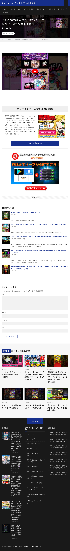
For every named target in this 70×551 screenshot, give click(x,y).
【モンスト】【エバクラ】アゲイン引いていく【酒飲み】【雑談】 (57, 408)
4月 (62, 432)
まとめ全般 (11, 9)
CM (59, 9)
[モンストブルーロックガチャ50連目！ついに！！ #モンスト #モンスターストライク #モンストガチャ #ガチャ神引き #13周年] (6, 528)
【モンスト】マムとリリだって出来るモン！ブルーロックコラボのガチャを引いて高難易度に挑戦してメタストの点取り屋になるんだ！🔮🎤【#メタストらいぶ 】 (16, 463)
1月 (55, 432)
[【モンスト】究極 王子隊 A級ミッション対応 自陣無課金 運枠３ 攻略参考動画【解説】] (6, 240)
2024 (51, 446)
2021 (51, 466)
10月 (58, 441)
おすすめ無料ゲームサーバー (35, 471)
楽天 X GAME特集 (32, 466)
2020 (51, 472)
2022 (51, 459)
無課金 (11, 33)
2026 (51, 432)
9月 (56, 441)
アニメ (44, 9)
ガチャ (26, 9)
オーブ (65, 9)
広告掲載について (32, 448)
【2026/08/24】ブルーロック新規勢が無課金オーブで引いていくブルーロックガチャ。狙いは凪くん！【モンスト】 (57, 377)
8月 (53, 434)
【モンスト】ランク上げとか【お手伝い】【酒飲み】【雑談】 (12, 374)
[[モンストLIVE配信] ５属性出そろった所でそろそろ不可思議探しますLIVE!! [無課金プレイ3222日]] (6, 253)
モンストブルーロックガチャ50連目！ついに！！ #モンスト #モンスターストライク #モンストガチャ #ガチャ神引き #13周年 (16, 531)
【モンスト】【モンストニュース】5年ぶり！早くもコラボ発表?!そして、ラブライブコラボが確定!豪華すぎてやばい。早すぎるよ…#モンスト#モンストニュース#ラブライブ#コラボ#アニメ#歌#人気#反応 (16, 510)
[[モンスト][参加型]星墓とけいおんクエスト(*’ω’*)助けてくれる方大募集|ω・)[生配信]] (6, 228)
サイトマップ (31, 439)
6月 (67, 432)
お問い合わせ (31, 434)
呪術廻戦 (5, 12)
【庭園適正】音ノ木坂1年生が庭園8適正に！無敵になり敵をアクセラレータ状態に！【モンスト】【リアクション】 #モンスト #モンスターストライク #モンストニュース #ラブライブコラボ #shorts (16, 441)
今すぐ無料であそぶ (35, 143)
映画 (50, 9)
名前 (4, 312)
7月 (51, 434)
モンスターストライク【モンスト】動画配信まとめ (26, 546)
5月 (64, 432)
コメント (4, 294)
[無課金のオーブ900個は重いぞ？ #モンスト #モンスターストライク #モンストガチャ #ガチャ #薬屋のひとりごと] (6, 269)
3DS (38, 9)
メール (4, 320)
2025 (51, 439)
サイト (4, 327)
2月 (57, 432)
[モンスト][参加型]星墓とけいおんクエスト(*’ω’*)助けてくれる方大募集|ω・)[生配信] (38, 224)
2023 (51, 452)
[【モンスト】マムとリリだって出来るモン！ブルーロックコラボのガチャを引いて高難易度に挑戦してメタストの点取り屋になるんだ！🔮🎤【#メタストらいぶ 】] (6, 459)
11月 (61, 441)
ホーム (4, 9)
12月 (64, 441)
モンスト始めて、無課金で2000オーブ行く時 (25, 212)
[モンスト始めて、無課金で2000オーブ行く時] (6, 215)
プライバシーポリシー (33, 443)
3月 (59, 432)
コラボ (19, 9)
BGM (32, 9)
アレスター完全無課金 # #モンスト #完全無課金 (11, 407)
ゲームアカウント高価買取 (34, 483)
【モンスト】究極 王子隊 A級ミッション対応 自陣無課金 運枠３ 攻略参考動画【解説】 (39, 236)
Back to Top (35, 421)
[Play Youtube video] (35, 71)
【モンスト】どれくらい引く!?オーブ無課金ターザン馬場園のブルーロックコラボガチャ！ (35, 375)
